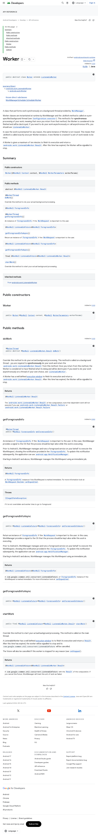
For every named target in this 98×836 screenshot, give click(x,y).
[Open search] (62, 2)
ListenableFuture (22, 227)
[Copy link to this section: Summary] (18, 158)
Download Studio (41, 770)
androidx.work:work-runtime (84, 57)
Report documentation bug (76, 760)
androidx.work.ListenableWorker (18, 89)
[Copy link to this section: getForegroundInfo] (26, 419)
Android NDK (39, 774)
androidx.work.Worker (18, 91)
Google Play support (74, 764)
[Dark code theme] (93, 74)
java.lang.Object (9, 86)
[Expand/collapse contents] (16, 26)
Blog (4, 742)
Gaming (38, 723)
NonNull (17, 173)
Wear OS (69, 727)
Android (6, 723)
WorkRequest (43, 221)
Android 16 (7, 760)
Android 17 (7, 756)
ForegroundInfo (22, 208)
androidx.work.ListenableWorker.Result (22, 145)
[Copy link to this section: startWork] (16, 614)
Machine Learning (41, 727)
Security (6, 731)
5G (36, 742)
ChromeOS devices (73, 731)
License (14, 818)
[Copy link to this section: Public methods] (26, 328)
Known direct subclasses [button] (23, 99)
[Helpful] (90, 20)
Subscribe (33, 824)
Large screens (71, 723)
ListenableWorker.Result (34, 189)
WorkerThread (13, 195)
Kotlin (85, 66)
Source (5, 735)
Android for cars (72, 735)
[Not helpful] (93, 20)
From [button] (22, 283)
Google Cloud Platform (12, 806)
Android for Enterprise (11, 727)
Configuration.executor (44, 118)
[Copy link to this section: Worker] (13, 305)
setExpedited (62, 579)
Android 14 (7, 768)
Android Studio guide (43, 759)
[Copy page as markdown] (29, 59)
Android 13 (7, 771)
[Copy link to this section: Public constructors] (32, 295)
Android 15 (7, 764)
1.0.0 (93, 64)
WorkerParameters (56, 173)
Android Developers (10, 20)
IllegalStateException (16, 498)
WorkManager (78, 111)
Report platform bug (74, 756)
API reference (10, 12)
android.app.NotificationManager (52, 454)
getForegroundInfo (13, 216)
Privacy (37, 738)
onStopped (75, 651)
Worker (30, 77)
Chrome (6, 798)
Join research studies (74, 768)
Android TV (70, 738)
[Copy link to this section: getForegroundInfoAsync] (33, 516)
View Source (88, 61)
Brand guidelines (25, 818)
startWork (9, 262)
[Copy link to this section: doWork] (14, 339)
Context (25, 173)
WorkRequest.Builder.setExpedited (21, 482)
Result (88, 641)
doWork (8, 197)
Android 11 (7, 779)
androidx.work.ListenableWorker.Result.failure (42, 405)
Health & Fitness (40, 731)
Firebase (6, 802)
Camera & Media (41, 735)
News (5, 738)
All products (7, 810)
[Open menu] (3, 3)
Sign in (92, 3)
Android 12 (7, 775)
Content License (69, 696)
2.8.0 (93, 419)
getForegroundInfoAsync (16, 233)
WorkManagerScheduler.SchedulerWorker (23, 100)
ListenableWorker (49, 77)
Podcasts (6, 746)
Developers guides (42, 762)
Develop (23, 20)
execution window (34, 376)
